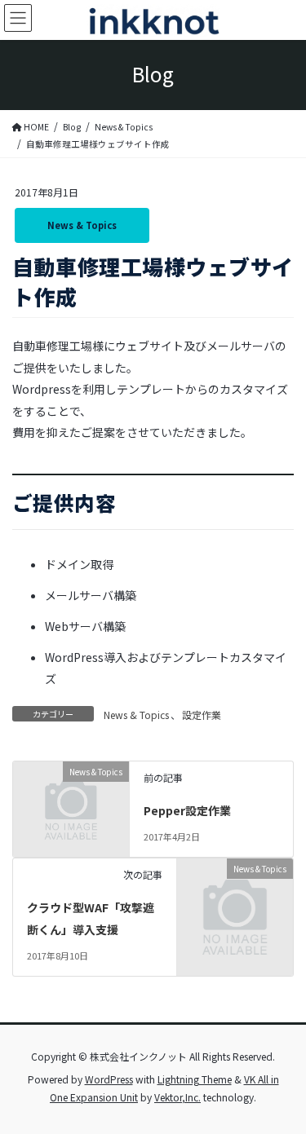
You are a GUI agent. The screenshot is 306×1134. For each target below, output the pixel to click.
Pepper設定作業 (187, 810)
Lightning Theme (194, 1079)
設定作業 (201, 714)
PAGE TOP (282, 1085)
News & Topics (82, 225)
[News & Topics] (71, 796)
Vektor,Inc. (177, 1097)
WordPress (109, 1079)
